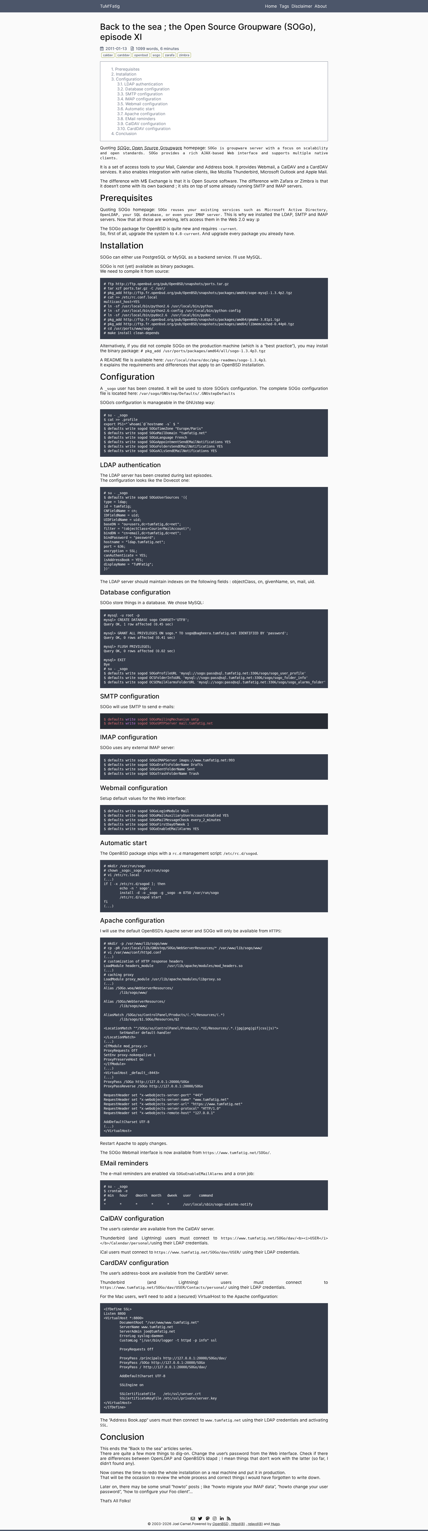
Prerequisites (127, 69)
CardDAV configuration (148, 128)
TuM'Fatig (110, 6)
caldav (108, 55)
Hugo (275, 1524)
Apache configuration (145, 113)
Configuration (129, 79)
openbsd (141, 55)
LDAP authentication (143, 83)
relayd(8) (255, 1524)
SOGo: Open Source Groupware (149, 147)
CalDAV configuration (145, 123)
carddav (123, 55)
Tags (284, 6)
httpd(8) (238, 1524)
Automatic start (140, 108)
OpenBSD (220, 1524)
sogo (156, 55)
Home (271, 6)
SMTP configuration (143, 93)
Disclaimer (302, 6)
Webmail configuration (146, 103)
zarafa (169, 55)
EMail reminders (140, 118)
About (321, 6)
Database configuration (147, 88)
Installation (126, 74)
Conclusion (126, 133)
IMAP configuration (143, 98)
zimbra (184, 55)
